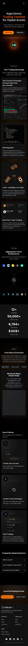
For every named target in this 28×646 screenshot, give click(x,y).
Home (2, 619)
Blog (16, 622)
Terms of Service (5, 634)
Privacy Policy (4, 632)
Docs (16, 619)
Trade (2, 622)
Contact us (4, 624)
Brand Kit (17, 624)
